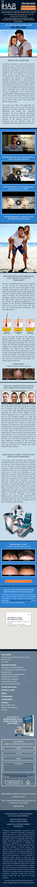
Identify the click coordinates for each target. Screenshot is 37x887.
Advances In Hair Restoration (12, 667)
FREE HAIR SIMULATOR (28, 9)
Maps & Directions (8, 705)
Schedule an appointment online (20, 600)
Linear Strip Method (9, 681)
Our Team (4, 662)
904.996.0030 (28, 3)
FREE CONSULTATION (28, 6)
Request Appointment (9, 707)
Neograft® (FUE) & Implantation (13, 674)
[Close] (28, 614)
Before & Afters (8, 690)
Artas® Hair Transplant (10, 679)
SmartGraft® (6, 672)
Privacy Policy (12, 883)
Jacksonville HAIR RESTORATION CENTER (15, 618)
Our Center (6, 655)
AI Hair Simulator (9, 687)
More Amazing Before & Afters (18, 581)
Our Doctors (6, 659)
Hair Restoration (8, 665)
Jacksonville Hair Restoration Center (15, 657)
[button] (18, 627)
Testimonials (7, 696)
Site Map (4, 710)
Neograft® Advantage (9, 677)
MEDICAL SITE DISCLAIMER (18, 821)
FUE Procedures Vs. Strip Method (13, 670)
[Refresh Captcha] (28, 782)
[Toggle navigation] (3, 1)
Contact (4, 703)
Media (3, 693)
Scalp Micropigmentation (10, 684)
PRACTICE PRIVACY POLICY (18, 819)
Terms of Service (25, 883)
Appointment (7, 699)
